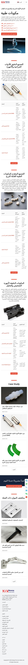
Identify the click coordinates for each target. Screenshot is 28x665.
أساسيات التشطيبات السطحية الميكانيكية (12, 520)
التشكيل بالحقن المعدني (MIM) (8, 113)
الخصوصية (4, 653)
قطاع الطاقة (4, 624)
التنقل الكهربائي (5, 622)
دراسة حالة (4, 649)
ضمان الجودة (4, 645)
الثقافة (3, 639)
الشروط (3, 651)
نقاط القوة (4, 643)
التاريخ (3, 641)
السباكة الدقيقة (5, 152)
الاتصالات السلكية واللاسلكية (7, 628)
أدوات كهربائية (5, 632)
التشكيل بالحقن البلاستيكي (7, 343)
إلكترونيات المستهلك (6, 620)
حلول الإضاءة (4, 630)
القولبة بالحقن (5, 604)
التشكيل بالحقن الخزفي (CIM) (8, 222)
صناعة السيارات (5, 618)
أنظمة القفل (4, 634)
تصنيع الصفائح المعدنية (6, 364)
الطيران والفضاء (5, 616)
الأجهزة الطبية (5, 626)
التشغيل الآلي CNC (5, 126)
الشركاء (3, 647)
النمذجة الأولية (5, 610)
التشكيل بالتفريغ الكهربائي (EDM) (8, 138)
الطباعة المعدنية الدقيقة (6, 353)
